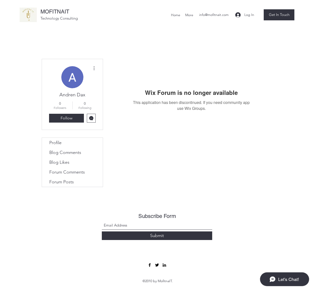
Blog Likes (59, 162)
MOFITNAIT (54, 12)
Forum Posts (61, 182)
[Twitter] (157, 265)
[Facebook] (149, 265)
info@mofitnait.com (214, 15)
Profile (55, 142)
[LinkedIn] (164, 265)
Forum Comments (67, 172)
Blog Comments (65, 152)
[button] (279, 14)
